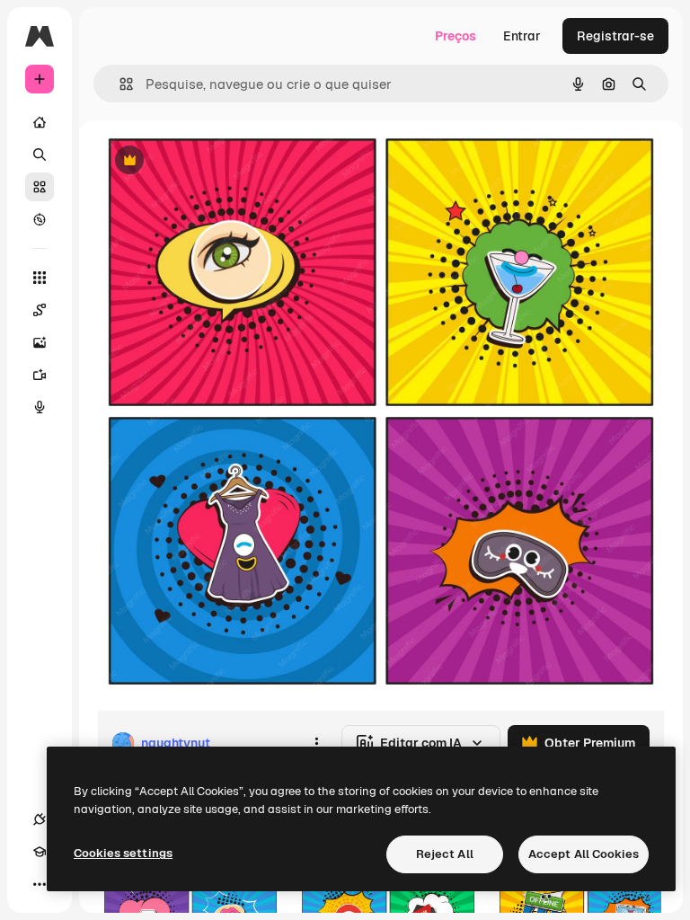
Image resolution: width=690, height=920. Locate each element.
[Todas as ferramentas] (39, 277)
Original (212, 161)
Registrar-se (615, 36)
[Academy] (39, 851)
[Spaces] (39, 310)
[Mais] (39, 884)
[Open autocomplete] (119, 84)
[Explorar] (39, 219)
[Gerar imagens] (39, 342)
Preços (455, 36)
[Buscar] (39, 154)
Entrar (522, 36)
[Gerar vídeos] (39, 374)
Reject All (444, 854)
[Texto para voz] (39, 407)
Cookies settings (123, 853)
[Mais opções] (316, 743)
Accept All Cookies (583, 854)
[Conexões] (39, 819)
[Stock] (39, 186)
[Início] (39, 122)
